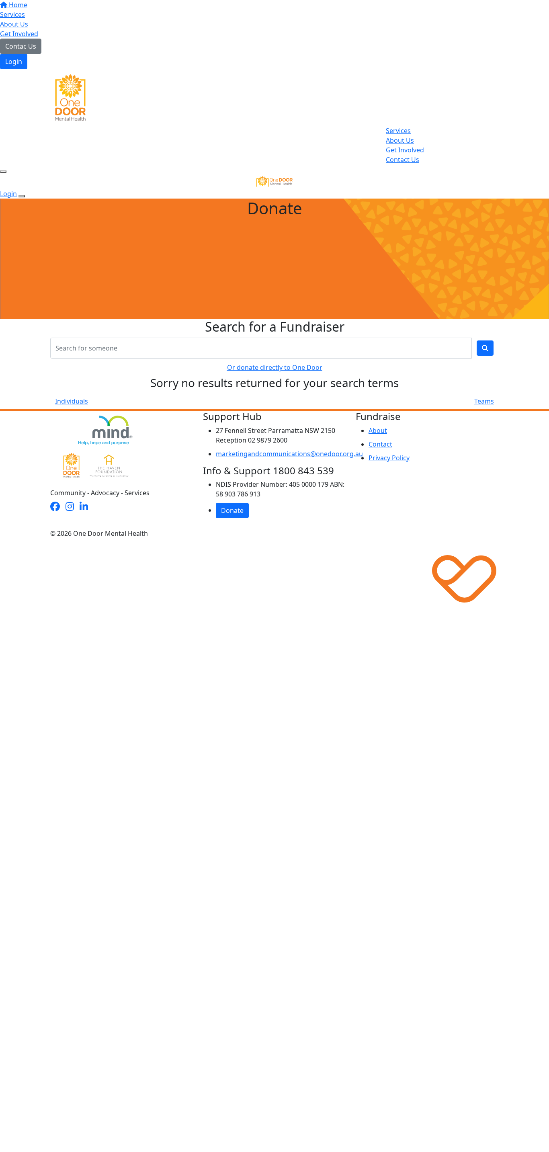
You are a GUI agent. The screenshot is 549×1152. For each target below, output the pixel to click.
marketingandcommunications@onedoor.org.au (289, 453)
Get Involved (19, 33)
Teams (484, 401)
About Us (14, 24)
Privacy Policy (389, 457)
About (378, 430)
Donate (232, 510)
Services (12, 14)
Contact (380, 444)
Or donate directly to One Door (274, 367)
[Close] (21, 196)
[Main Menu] (3, 171)
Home (17, 4)
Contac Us (20, 46)
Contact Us (402, 159)
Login (13, 61)
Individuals (71, 401)
